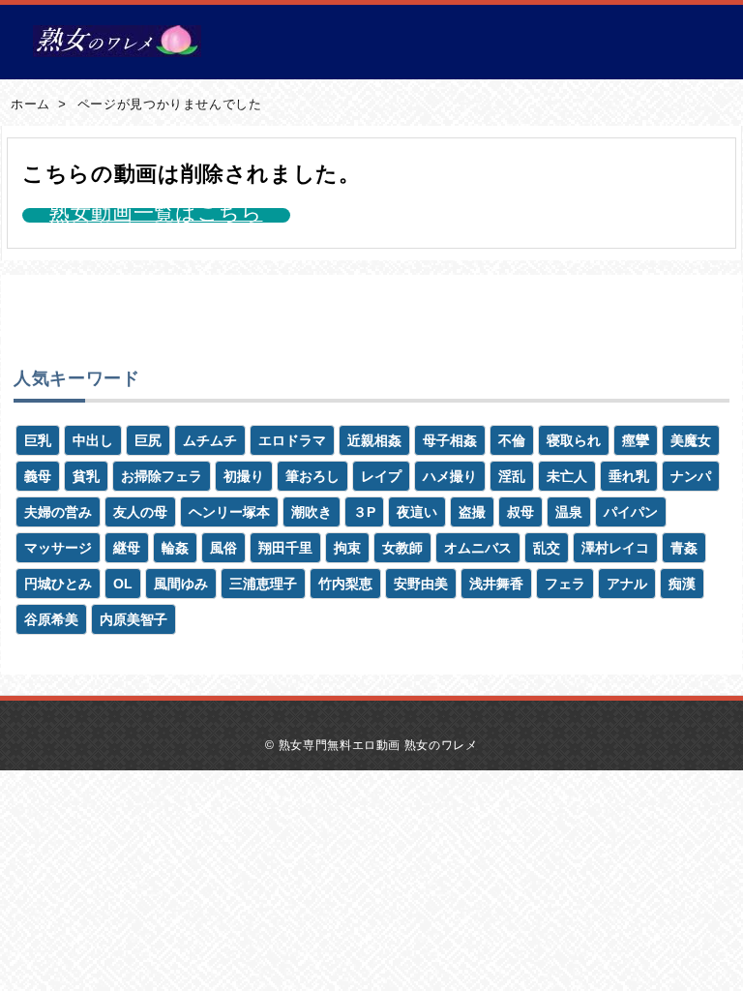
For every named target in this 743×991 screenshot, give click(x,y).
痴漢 (682, 583)
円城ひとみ (58, 583)
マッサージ (58, 548)
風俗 (223, 548)
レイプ (381, 476)
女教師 (402, 548)
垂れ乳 (629, 476)
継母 (126, 548)
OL (123, 583)
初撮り (243, 476)
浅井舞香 (496, 583)
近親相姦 (374, 440)
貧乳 (86, 476)
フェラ (565, 583)
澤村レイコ (615, 548)
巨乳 (37, 440)
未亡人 (567, 476)
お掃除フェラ (161, 476)
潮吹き (311, 512)
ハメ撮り (450, 476)
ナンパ (690, 476)
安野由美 (421, 583)
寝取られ (574, 440)
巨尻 (148, 440)
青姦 (684, 548)
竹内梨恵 (345, 583)
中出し (93, 440)
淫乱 (511, 476)
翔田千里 (285, 548)
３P (364, 512)
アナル (627, 583)
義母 (37, 476)
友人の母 (140, 512)
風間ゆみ (181, 583)
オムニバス (478, 548)
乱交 (546, 548)
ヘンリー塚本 (229, 512)
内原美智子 (133, 619)
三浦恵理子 (263, 583)
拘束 (347, 548)
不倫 (511, 440)
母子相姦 (450, 440)
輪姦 (175, 548)
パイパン (631, 512)
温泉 (568, 512)
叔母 (520, 512)
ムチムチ (210, 440)
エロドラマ (292, 440)
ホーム (30, 104)
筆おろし (312, 476)
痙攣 (635, 440)
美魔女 (690, 440)
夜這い (417, 512)
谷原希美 (51, 619)
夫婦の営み (58, 512)
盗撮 (472, 512)
